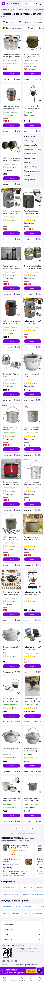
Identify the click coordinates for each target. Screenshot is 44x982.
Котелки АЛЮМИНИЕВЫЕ (33, 894)
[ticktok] (15, 961)
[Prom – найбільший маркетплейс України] (3, 3)
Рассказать (32, 971)
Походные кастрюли (10, 894)
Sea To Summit (30, 906)
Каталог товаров (7, 10)
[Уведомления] (41, 4)
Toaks (4, 914)
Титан (30, 28)
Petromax (15, 914)
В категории (12, 4)
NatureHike (6, 906)
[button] (11, 73)
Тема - (11, 945)
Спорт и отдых (23, 10)
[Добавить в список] (18, 48)
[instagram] (11, 961)
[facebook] (7, 961)
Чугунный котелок (9, 887)
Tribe (18, 906)
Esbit (25, 914)
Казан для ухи (27, 887)
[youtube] (3, 961)
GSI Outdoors (37, 914)
